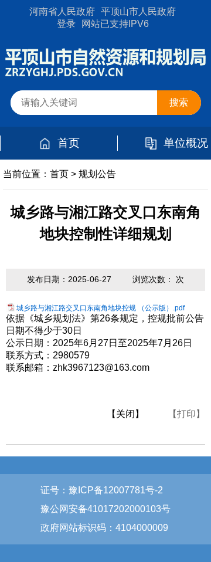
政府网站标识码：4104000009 (104, 528)
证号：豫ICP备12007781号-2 (101, 490)
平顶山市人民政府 (138, 11)
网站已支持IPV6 (115, 24)
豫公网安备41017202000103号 (105, 509)
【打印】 (186, 414)
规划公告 (97, 174)
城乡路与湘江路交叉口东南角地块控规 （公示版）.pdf (100, 308)
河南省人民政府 (62, 11)
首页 (68, 143)
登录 (66, 24)
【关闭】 (125, 414)
